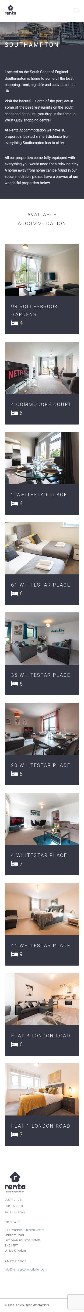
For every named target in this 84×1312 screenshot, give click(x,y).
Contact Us (13, 1199)
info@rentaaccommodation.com (25, 1269)
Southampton (15, 1212)
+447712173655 (15, 1261)
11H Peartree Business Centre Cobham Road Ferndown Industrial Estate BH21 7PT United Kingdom (24, 1240)
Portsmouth (14, 1206)
